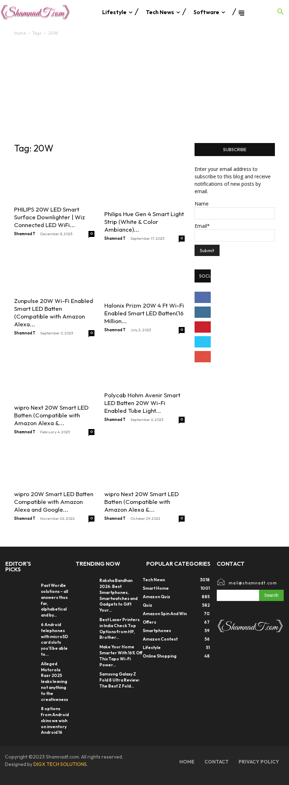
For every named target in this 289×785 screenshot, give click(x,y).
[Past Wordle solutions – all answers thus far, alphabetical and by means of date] (30, 588)
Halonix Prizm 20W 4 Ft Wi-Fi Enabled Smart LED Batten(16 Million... (144, 313)
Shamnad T (24, 233)
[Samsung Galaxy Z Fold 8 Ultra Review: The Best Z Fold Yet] (86, 678)
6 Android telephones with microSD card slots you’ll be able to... (54, 639)
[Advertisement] (144, 90)
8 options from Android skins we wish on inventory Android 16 (55, 720)
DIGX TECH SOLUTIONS (60, 764)
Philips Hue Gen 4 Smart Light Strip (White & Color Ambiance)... (144, 221)
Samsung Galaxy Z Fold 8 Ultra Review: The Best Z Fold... (119, 680)
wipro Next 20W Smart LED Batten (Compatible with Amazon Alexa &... (51, 415)
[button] (280, 12)
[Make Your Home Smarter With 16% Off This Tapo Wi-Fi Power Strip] (86, 651)
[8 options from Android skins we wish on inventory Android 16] (30, 711)
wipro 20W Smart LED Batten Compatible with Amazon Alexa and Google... (53, 501)
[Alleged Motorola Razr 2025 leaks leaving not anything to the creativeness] (30, 666)
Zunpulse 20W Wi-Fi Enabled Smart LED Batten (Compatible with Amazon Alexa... (53, 312)
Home (20, 33)
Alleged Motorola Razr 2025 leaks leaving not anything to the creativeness (54, 681)
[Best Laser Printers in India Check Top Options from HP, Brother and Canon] (86, 624)
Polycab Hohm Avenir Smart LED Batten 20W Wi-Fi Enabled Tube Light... (142, 402)
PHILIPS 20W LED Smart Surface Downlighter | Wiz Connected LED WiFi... (49, 217)
